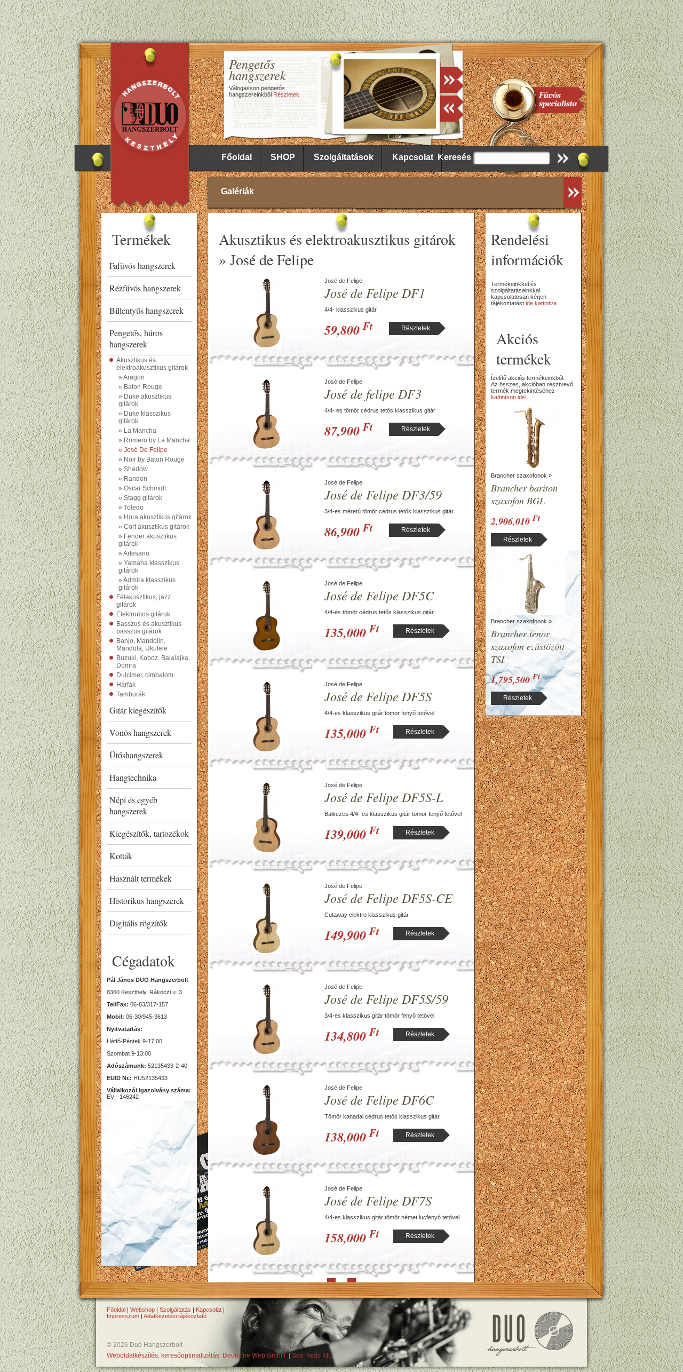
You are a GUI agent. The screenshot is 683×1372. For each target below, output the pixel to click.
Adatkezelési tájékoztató (175, 1316)
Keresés (454, 157)
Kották (120, 855)
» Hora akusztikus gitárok (155, 517)
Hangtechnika (132, 777)
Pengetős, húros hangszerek (136, 338)
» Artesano (133, 553)
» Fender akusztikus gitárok (147, 540)
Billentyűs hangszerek (146, 310)
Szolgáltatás (175, 1309)
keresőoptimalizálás (190, 1355)
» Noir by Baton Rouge (151, 459)
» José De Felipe (143, 450)
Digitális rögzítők (138, 923)
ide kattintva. (542, 303)
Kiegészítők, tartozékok (149, 833)
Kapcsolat (412, 157)
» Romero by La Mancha (154, 440)
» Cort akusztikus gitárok (153, 526)
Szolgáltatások (344, 157)
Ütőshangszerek (136, 754)
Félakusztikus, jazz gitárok (143, 600)
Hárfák (126, 684)
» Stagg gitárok (140, 498)
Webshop (142, 1309)
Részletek (286, 94)
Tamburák (130, 694)
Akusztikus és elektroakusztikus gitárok (152, 363)
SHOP (283, 157)
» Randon (132, 478)
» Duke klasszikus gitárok (144, 417)
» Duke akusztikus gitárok (144, 400)
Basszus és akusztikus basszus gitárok (148, 627)
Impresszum (123, 1316)
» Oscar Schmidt (142, 488)
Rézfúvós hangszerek (145, 288)
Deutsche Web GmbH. (255, 1355)
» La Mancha (137, 430)
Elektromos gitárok (143, 614)
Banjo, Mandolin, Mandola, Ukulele (142, 644)
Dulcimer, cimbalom (144, 675)
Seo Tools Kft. (311, 1355)
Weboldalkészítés (132, 1355)
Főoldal (236, 157)
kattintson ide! (509, 397)
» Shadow (133, 469)
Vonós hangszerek (140, 732)
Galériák (237, 191)
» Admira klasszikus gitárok (147, 583)
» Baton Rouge (140, 387)
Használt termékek (140, 878)
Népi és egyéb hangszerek (133, 805)
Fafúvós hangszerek (142, 265)
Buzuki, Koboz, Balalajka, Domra (153, 661)
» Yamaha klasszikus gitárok (148, 566)
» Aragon (131, 377)
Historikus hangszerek (146, 900)
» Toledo (131, 507)
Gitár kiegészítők (137, 710)
